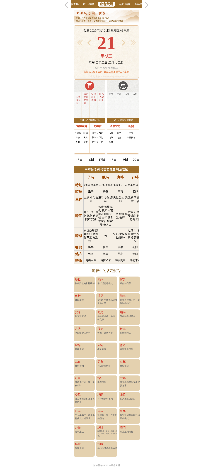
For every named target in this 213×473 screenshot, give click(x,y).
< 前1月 (80, 42)
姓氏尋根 (88, 4)
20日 (136, 160)
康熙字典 (73, 4)
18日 (113, 160)
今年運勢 (140, 4)
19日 (124, 160)
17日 (102, 160)
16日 (90, 160)
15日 (79, 160)
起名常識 (124, 4)
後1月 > (133, 42)
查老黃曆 (106, 4)
